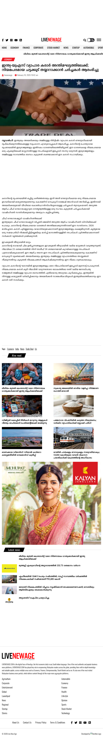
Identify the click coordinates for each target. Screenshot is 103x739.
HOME (4, 47)
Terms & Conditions (57, 722)
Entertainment (7, 687)
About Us (15, 722)
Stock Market (66, 708)
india (17, 348)
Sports (63, 704)
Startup (5, 708)
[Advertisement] (51, 17)
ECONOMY (15, 47)
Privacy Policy (40, 722)
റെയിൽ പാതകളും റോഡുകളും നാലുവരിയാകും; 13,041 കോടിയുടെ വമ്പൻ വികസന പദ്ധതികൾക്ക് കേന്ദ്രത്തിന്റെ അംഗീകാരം (77, 455)
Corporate (5, 683)
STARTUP (76, 47)
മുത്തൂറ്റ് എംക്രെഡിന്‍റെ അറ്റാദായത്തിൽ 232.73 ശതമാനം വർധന (49, 565)
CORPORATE (38, 47)
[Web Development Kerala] (95, 733)
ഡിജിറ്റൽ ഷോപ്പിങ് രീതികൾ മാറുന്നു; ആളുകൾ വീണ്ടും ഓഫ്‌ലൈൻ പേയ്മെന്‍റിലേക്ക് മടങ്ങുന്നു (24, 421)
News (4, 700)
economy (10, 348)
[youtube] (85, 722)
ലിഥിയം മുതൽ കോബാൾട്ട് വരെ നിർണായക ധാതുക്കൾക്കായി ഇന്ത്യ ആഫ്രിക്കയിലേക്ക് (54, 54)
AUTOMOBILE (88, 47)
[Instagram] (11, 40)
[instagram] (80, 722)
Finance (64, 687)
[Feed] (89, 722)
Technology (65, 713)
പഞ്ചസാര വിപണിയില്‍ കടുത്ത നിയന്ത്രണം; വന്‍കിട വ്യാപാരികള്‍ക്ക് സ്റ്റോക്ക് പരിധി (75, 421)
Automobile (65, 678)
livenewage (8, 75)
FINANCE (26, 47)
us (36, 348)
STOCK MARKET (53, 47)
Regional (5, 704)
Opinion (64, 700)
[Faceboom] (3, 40)
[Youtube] (16, 40)
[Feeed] (20, 40)
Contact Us (27, 722)
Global (4, 691)
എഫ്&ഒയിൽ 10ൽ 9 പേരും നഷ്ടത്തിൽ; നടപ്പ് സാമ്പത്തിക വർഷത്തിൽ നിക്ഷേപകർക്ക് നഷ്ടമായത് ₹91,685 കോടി (53, 577)
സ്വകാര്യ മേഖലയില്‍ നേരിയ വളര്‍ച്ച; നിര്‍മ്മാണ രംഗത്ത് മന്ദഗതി (76, 389)
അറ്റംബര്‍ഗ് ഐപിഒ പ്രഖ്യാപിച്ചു (34, 598)
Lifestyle (64, 695)
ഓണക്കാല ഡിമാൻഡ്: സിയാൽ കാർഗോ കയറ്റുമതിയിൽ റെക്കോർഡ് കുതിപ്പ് (21, 453)
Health (63, 691)
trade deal (30, 348)
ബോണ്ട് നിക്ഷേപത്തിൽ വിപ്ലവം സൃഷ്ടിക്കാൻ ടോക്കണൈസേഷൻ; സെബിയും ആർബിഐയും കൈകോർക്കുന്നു (56, 588)
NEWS (66, 47)
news (22, 348)
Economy (64, 683)
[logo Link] (51, 40)
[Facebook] (72, 722)
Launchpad (6, 695)
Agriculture (6, 678)
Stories (4, 713)
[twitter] (75, 722)
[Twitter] (7, 40)
